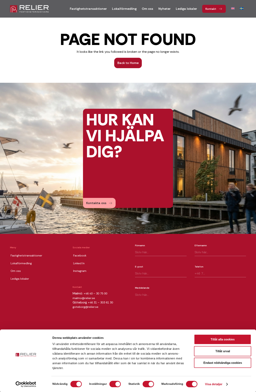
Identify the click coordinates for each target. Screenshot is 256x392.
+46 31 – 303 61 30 (100, 302)
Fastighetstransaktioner (26, 255)
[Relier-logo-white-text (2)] (29, 9)
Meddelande (142, 287)
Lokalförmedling (21, 263)
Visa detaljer (213, 384)
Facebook (79, 255)
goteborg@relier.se (85, 307)
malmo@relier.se (84, 298)
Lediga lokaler (20, 278)
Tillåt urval (222, 351)
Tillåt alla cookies (223, 339)
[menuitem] (88, 10)
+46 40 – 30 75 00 (95, 293)
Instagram (79, 271)
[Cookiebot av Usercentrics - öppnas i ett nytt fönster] (25, 384)
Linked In (79, 263)
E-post (139, 266)
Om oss (16, 271)
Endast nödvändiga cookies (222, 362)
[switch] (115, 384)
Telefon (199, 266)
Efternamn (201, 245)
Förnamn (140, 245)
